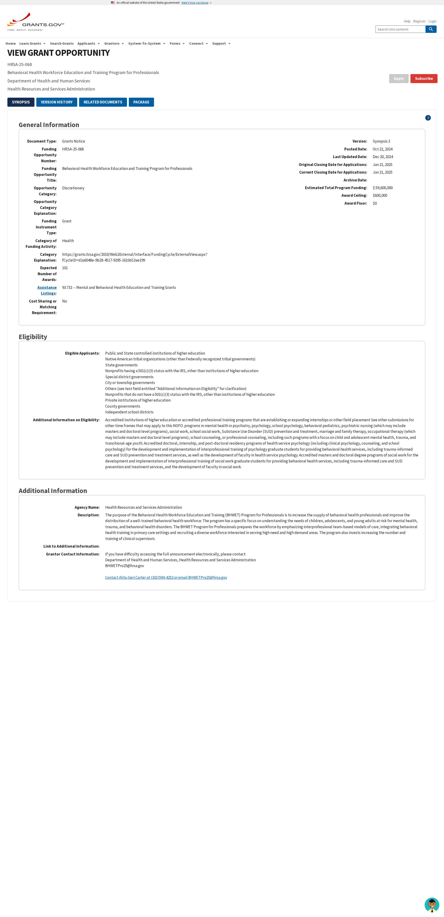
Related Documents (103, 102)
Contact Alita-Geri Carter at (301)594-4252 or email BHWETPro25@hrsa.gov (166, 577)
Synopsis (21, 102)
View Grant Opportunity (58, 53)
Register (419, 21)
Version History (57, 102)
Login (433, 21)
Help (407, 21)
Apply (399, 78)
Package (141, 102)
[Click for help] (428, 119)
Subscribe (424, 78)
